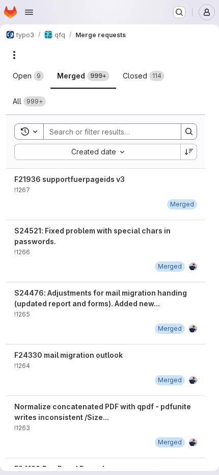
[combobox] (97, 152)
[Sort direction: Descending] (189, 152)
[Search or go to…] (179, 12)
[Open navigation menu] (29, 12)
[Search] (189, 131)
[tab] (28, 76)
